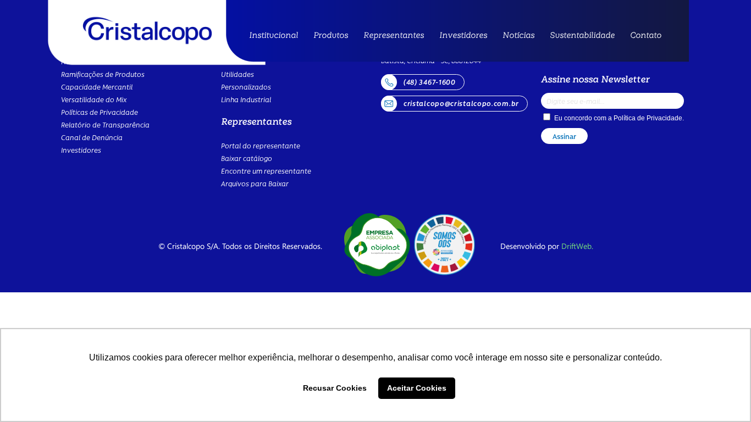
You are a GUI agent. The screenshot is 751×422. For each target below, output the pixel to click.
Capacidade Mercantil (96, 86)
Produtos (330, 35)
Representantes (393, 35)
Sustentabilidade (582, 35)
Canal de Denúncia (92, 137)
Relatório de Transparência (105, 124)
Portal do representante (260, 145)
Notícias (518, 35)
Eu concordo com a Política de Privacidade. (450, 294)
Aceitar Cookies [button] (416, 388)
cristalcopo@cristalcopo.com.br (461, 103)
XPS (321, 50)
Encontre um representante (266, 170)
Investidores (463, 35)
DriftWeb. (577, 246)
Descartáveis (338, 61)
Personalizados (246, 86)
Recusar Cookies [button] (335, 388)
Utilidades (332, 71)
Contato (645, 35)
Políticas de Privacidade (99, 111)
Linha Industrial (246, 99)
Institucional (273, 35)
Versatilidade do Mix (93, 99)
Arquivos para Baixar (255, 183)
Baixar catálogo (246, 158)
